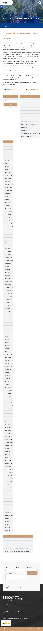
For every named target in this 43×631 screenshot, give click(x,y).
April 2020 (7, 205)
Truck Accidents (24, 127)
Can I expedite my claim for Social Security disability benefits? (17, 551)
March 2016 (7, 351)
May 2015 (7, 381)
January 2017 (7, 321)
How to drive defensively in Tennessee (13, 539)
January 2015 (7, 393)
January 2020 (7, 214)
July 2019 (7, 233)
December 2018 (8, 251)
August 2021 (7, 157)
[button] (1, 6)
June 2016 (7, 342)
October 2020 (7, 187)
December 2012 (8, 469)
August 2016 (7, 336)
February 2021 (8, 175)
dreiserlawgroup (8, 38)
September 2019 (8, 226)
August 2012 (7, 481)
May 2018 (7, 272)
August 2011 (7, 518)
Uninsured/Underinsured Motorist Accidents (30, 133)
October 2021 (7, 151)
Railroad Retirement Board (26, 118)
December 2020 (8, 181)
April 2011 (7, 530)
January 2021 (7, 178)
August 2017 (7, 299)
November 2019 (8, 220)
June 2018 (7, 269)
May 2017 (7, 308)
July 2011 (7, 521)
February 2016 (8, 354)
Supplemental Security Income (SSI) (28, 124)
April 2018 (7, 275)
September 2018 (8, 260)
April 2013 (7, 457)
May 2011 (7, 527)
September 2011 (8, 515)
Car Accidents (24, 106)
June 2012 (7, 487)
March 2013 (7, 460)
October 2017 (7, 293)
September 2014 (8, 406)
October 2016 (7, 330)
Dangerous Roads (25, 109)
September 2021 (8, 154)
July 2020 (7, 196)
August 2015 (7, 372)
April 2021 (7, 169)
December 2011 (8, 506)
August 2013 (7, 445)
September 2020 (8, 190)
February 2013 (8, 463)
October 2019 (7, 223)
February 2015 (8, 390)
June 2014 (7, 415)
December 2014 (8, 396)
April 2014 (7, 421)
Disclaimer (30, 582)
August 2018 (7, 263)
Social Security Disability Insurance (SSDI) (29, 121)
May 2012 (7, 490)
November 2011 (8, 509)
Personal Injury (24, 115)
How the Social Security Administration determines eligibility (17, 548)
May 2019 (7, 239)
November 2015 (8, 363)
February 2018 (8, 281)
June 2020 (7, 199)
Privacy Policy (35, 582)
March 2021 (7, 172)
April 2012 (7, 494)
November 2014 (8, 399)
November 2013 (8, 436)
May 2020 (7, 202)
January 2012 (7, 503)
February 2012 (8, 500)
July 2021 (7, 160)
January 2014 (7, 430)
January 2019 (7, 248)
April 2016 (7, 348)
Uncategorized (24, 130)
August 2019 (7, 230)
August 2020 (7, 193)
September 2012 (8, 478)
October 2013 (7, 439)
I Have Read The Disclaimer (13, 581)
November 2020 (8, 184)
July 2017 (7, 302)
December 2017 (8, 287)
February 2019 (8, 245)
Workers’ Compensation (12, 25)
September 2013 (8, 442)
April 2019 (7, 242)
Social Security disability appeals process (13, 542)
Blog (22, 102)
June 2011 (7, 524)
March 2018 (7, 278)
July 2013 (7, 448)
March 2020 (7, 208)
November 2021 (8, 148)
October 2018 (7, 257)
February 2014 (8, 427)
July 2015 (7, 375)
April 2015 (7, 384)
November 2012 (8, 472)
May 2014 (7, 418)
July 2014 (7, 412)
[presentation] (13, 587)
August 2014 (7, 409)
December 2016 (8, 324)
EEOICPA (23, 112)
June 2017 (7, 305)
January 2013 (7, 466)
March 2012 (7, 497)
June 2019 (7, 236)
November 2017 (8, 290)
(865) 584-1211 (8, 612)
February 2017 (8, 318)
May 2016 (7, 345)
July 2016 (7, 339)
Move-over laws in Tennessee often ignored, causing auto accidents (18, 545)
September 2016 (8, 333)
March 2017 (7, 314)
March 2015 (7, 387)
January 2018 (7, 284)
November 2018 (8, 254)
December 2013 (8, 433)
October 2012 (7, 475)
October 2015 (7, 366)
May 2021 (7, 166)
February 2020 (8, 211)
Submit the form (32, 573)
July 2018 (7, 266)
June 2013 (7, 451)
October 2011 (7, 512)
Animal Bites (23, 99)
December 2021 (8, 145)
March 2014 (7, 424)
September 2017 (8, 296)
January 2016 (7, 357)
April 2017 (7, 311)
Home (4, 25)
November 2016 (8, 327)
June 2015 (7, 378)
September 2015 (8, 369)
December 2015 (8, 360)
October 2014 (7, 402)
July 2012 (7, 484)
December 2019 (8, 217)
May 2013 (7, 454)
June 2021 (7, 163)
